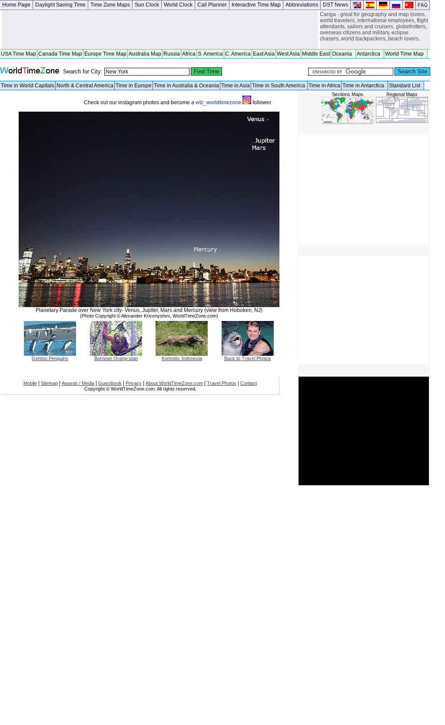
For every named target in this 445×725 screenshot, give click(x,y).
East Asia (264, 54)
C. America (238, 54)
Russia (171, 54)
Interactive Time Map (256, 5)
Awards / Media (78, 383)
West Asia (288, 54)
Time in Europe (134, 86)
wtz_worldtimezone (219, 102)
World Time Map (405, 54)
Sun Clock (147, 5)
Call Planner (212, 5)
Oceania (343, 54)
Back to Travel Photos (247, 358)
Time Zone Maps (110, 5)
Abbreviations (302, 5)
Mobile (30, 383)
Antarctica (370, 54)
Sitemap (49, 383)
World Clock (178, 5)
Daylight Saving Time (60, 5)
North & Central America (84, 86)
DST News (335, 5)
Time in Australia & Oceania (186, 86)
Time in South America (279, 86)
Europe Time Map (105, 54)
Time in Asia (235, 86)
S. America (210, 54)
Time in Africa (324, 86)
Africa (189, 54)
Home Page (16, 5)
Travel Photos (221, 383)
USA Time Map (18, 54)
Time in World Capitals (27, 86)
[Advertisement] (160, 29)
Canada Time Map (60, 54)
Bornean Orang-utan (116, 358)
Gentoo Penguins (50, 358)
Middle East (316, 54)
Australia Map (145, 54)
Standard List (406, 86)
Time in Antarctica (364, 86)
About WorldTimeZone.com (174, 383)
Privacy (134, 383)
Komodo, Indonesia (182, 358)
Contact (248, 383)
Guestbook (110, 383)
